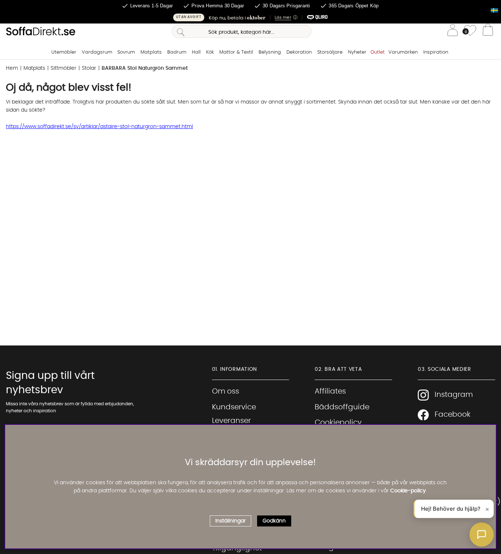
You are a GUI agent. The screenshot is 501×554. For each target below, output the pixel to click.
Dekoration (299, 52)
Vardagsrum (97, 52)
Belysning (270, 52)
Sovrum (126, 52)
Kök (210, 52)
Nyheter (357, 52)
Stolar (89, 68)
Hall (196, 52)
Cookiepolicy (338, 422)
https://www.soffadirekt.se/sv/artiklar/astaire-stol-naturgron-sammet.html (99, 126)
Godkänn (274, 521)
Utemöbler (63, 52)
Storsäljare (330, 52)
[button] (250, 17)
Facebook (453, 414)
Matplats (151, 52)
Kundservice (234, 407)
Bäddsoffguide (342, 407)
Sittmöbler (63, 68)
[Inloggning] (452, 31)
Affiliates (330, 391)
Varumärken (403, 52)
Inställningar (230, 521)
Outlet (377, 52)
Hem (12, 68)
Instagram (454, 394)
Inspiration (435, 52)
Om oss (225, 391)
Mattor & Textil (236, 52)
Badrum (176, 52)
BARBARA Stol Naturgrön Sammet (145, 68)
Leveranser (231, 420)
